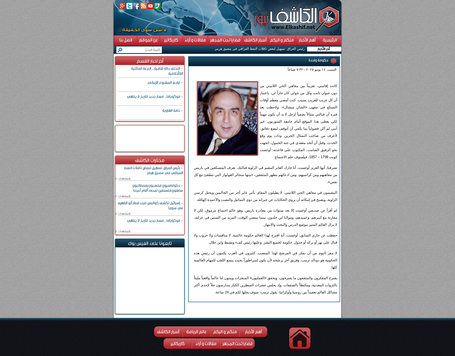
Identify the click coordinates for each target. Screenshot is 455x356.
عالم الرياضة (196, 331)
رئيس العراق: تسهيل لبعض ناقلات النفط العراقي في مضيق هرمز (260, 49)
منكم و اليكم (225, 331)
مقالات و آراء (206, 343)
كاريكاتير (178, 343)
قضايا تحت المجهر (238, 343)
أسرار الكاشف (168, 331)
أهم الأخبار (253, 331)
